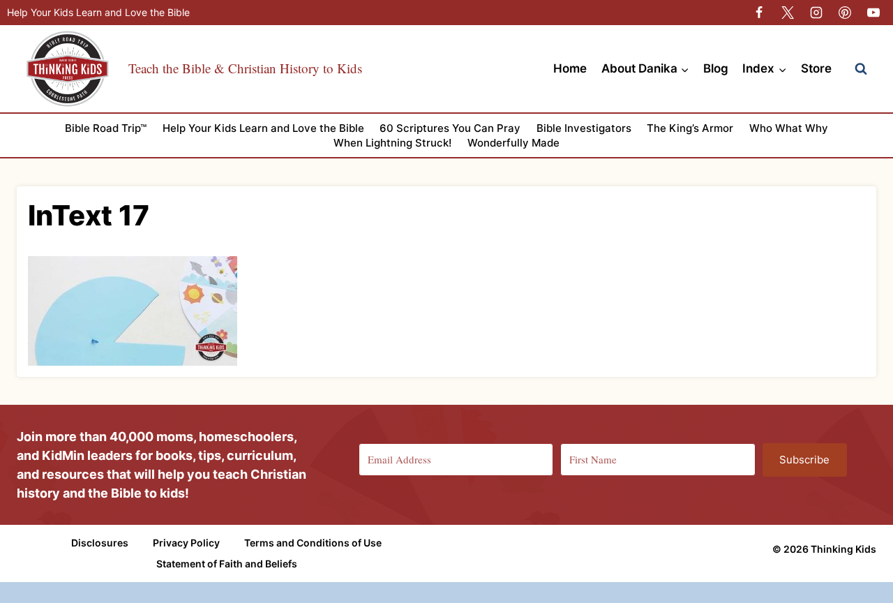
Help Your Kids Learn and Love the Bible (98, 12)
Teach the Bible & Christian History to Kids (245, 68)
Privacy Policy (186, 543)
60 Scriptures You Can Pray (450, 128)
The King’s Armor (690, 128)
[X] (787, 12)
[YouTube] (873, 12)
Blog (715, 68)
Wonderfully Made (513, 142)
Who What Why (788, 128)
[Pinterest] (844, 12)
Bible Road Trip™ (106, 128)
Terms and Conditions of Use (313, 543)
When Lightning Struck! (392, 142)
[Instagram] (816, 12)
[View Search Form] (861, 69)
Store (816, 68)
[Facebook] (759, 12)
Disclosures (99, 543)
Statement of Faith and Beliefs (226, 564)
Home (570, 68)
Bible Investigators (583, 128)
